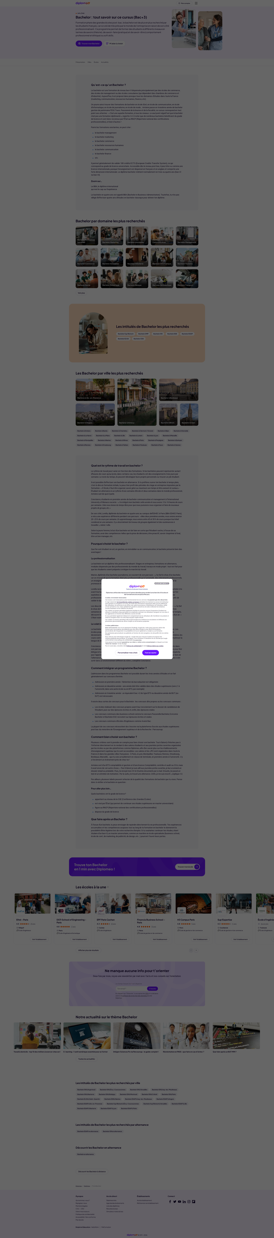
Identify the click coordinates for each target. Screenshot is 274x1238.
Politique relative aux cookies (155, 646)
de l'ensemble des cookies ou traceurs (128, 602)
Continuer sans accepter (162, 583)
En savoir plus (137, 640)
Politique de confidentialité (134, 646)
